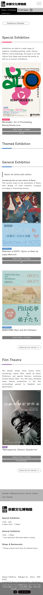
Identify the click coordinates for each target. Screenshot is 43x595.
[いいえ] (39, 589)
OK (15, 592)
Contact (35, 493)
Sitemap (9, 497)
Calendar (5, 493)
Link (3, 497)
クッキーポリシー (24, 592)
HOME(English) (6, 13)
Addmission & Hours (17, 493)
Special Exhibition (11, 518)
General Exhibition (11, 531)
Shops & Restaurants (12, 544)
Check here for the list (29, 347)
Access (28, 493)
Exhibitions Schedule (15, 23)
